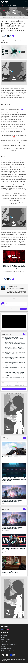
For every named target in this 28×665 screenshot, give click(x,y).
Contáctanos (4, 635)
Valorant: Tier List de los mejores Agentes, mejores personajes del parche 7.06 (12, 501)
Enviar (23, 308)
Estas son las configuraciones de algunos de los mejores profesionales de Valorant (14, 571)
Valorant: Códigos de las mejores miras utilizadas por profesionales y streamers (12, 457)
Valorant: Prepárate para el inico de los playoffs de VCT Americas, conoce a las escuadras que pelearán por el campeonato (14, 267)
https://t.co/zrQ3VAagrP (20, 145)
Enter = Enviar (15, 308)
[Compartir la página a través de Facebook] (5, 36)
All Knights (22, 161)
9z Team (15, 161)
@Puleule (14, 140)
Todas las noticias (14, 389)
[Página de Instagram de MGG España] (8, 629)
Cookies (3, 646)
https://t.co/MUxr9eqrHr (8, 145)
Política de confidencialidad (8, 651)
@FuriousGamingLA (16, 142)
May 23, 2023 (14, 203)
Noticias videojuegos (9, 17)
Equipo (3, 637)
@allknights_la (15, 195)
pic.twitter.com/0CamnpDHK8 (14, 200)
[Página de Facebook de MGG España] (2, 629)
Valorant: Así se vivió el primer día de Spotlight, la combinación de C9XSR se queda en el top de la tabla (15, 358)
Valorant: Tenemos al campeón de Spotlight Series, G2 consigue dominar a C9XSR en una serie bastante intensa (14, 348)
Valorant (15, 17)
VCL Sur (24, 87)
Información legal (5, 642)
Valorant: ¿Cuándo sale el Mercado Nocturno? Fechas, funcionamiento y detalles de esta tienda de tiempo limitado (14, 479)
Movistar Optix (14, 111)
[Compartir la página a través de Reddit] (10, 36)
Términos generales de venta (8, 644)
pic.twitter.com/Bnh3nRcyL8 (14, 147)
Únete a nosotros (5, 639)
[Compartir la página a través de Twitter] (8, 36)
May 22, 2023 (14, 150)
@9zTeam (23, 195)
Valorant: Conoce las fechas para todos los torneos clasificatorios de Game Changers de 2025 (14, 338)
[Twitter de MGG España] (5, 629)
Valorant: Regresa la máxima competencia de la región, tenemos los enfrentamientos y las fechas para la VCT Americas (15, 343)
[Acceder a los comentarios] (13, 36)
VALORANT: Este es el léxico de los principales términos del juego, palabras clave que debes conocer (13, 550)
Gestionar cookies (6, 648)
